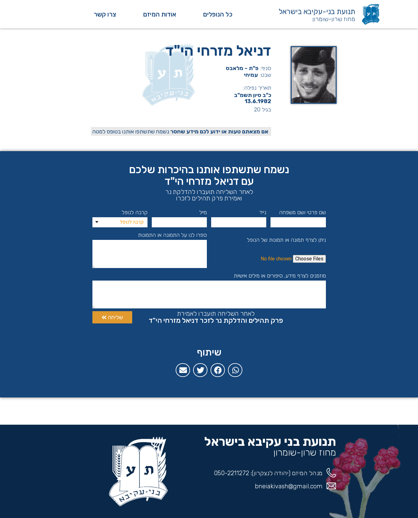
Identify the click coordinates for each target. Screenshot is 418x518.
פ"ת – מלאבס (242, 68)
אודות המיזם (159, 14)
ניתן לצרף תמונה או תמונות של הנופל (286, 240)
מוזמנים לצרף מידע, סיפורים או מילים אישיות (280, 275)
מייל (203, 212)
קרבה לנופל (134, 212)
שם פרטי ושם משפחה (302, 212)
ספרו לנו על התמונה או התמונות (172, 235)
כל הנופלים (218, 14)
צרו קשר (105, 14)
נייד (262, 212)
